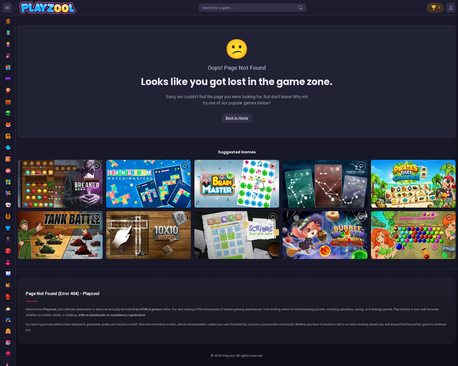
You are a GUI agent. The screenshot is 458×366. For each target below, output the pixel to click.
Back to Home (237, 118)
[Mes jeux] (451, 7)
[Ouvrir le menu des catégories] (7, 7)
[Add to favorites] (96, 166)
